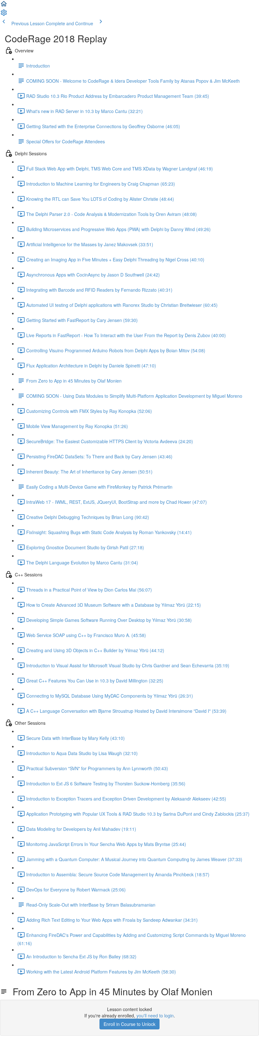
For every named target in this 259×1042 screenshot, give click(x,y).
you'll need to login (155, 1015)
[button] (4, 6)
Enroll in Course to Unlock (129, 1024)
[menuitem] (4, 14)
